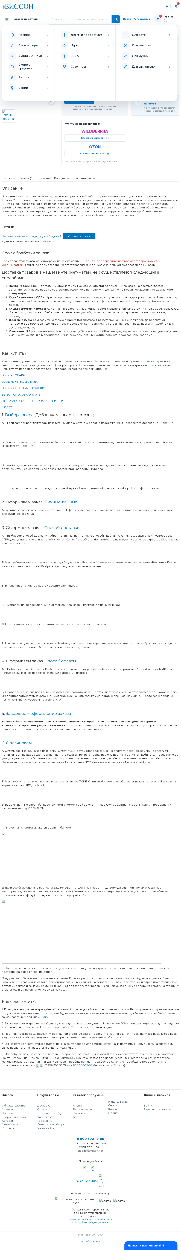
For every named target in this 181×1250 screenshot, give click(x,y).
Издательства (118, 1101)
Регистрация (141, 19)
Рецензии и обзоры (51, 1124)
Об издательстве (14, 1105)
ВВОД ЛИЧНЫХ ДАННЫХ (20, 381)
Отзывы (7, 1109)
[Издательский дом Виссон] (18, 6)
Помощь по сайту (49, 1113)
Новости (8, 1113)
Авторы (78, 1117)
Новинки (79, 1113)
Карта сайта (45, 1128)
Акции (77, 1105)
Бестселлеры (82, 1109)
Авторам (8, 1120)
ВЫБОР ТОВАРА (13, 375)
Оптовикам (10, 1124)
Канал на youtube (87, 1181)
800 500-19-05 (83, 1065)
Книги (112, 1109)
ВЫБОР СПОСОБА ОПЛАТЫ (21, 394)
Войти (127, 19)
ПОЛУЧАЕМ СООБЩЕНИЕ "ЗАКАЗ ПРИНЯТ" (32, 401)
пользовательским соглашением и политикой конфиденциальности (90, 1221)
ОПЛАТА (8, 407)
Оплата (42, 1109)
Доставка (44, 1105)
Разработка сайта (90, 1241)
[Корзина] (175, 6)
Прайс (112, 1113)
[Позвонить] (167, 6)
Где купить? (45, 1120)
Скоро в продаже (14, 1117)
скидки (145, 361)
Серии (112, 1105)
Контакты (8, 1128)
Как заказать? (46, 1117)
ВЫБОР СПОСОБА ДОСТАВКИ (23, 388)
